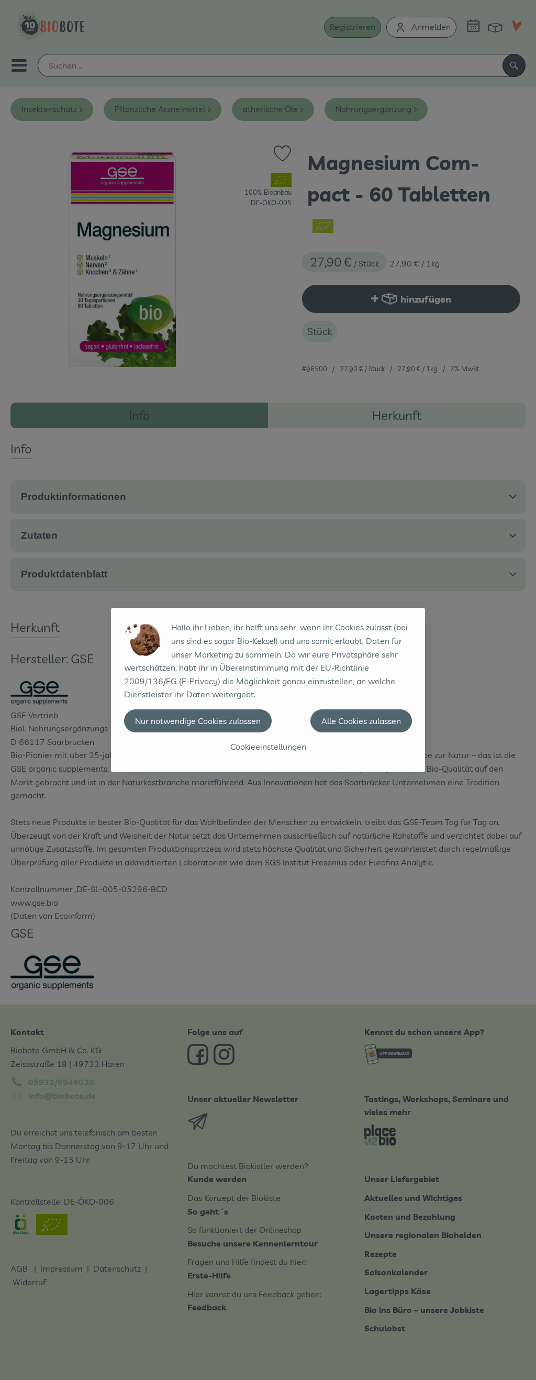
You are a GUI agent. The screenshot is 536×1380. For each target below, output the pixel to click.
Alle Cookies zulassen (361, 721)
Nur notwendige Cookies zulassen (198, 721)
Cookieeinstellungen (268, 746)
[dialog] (268, 690)
